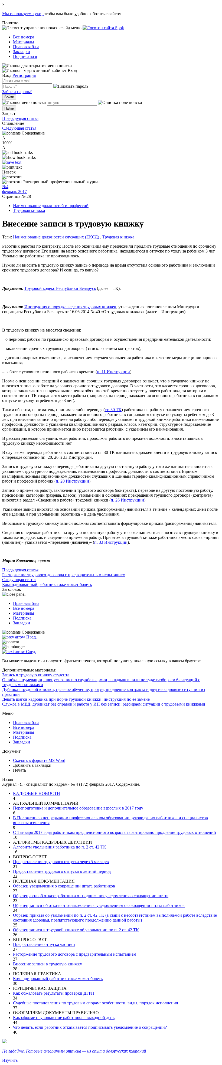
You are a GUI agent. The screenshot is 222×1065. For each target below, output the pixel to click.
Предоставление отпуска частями (44, 944)
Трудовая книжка (29, 210)
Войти (9, 97)
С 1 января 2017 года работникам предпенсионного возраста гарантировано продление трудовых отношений (114, 832)
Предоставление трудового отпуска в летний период (62, 871)
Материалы (23, 42)
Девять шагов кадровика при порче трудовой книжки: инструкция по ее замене (76, 699)
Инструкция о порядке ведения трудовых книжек (70, 306)
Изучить (10, 1060)
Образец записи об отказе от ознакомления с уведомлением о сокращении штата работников (99, 905)
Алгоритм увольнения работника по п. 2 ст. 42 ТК (59, 847)
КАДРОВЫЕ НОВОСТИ (36, 793)
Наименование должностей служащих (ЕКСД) (56, 237)
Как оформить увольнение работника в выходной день (64, 1017)
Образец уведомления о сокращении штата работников (64, 886)
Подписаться (25, 56)
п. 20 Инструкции (72, 481)
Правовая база (26, 46)
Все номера (23, 37)
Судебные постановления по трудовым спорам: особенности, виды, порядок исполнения (95, 1003)
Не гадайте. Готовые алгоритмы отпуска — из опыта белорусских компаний (74, 1051)
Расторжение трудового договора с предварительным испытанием (74, 954)
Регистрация (24, 75)
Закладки (21, 51)
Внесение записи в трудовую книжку (47, 964)
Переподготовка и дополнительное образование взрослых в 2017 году (78, 808)
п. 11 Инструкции (113, 371)
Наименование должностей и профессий (51, 205)
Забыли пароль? (17, 91)
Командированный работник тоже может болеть (58, 978)
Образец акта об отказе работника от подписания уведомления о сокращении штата (90, 895)
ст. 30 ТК (113, 409)
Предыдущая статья (20, 118)
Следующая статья (19, 128)
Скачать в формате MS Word (39, 760)
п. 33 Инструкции (111, 542)
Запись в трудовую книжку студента (35, 675)
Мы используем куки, (23, 13)
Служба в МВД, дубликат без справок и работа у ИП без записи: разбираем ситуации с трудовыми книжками (103, 704)
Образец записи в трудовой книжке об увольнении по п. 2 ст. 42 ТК (76, 930)
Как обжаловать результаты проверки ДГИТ (54, 993)
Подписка (22, 618)
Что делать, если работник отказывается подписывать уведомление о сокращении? (90, 1027)
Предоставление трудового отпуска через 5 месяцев (61, 861)
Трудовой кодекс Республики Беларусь (60, 288)
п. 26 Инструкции (127, 500)
